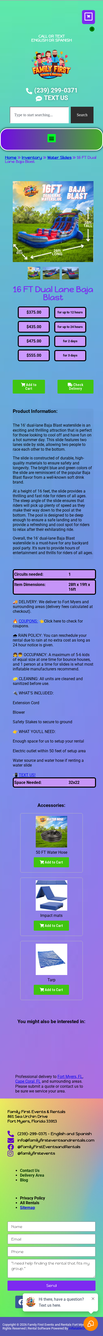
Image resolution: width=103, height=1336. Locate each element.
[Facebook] (21, 1302)
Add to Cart (30, 387)
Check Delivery (76, 387)
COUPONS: (28, 621)
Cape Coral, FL (28, 1081)
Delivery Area (32, 1175)
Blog (24, 1180)
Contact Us (30, 1170)
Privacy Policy (32, 1198)
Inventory (32, 157)
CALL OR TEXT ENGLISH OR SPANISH (51, 38)
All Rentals (29, 1202)
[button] (52, 138)
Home (10, 157)
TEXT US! (27, 775)
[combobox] (39, 115)
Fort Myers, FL (70, 1076)
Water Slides (59, 157)
